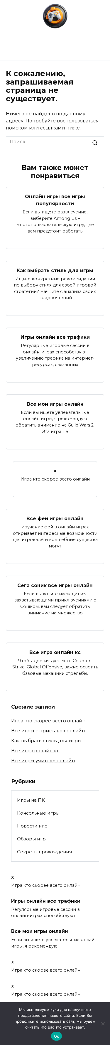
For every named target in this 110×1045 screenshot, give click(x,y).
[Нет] (103, 1024)
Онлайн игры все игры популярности (55, 200)
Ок (56, 1036)
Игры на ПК (31, 800)
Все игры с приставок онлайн (48, 731)
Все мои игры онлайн (55, 404)
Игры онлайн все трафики (55, 337)
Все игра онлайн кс (55, 652)
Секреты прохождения (44, 851)
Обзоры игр (31, 839)
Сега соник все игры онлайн (55, 585)
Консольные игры (38, 813)
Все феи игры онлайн (55, 518)
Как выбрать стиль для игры (55, 270)
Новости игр (32, 826)
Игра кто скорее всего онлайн (48, 721)
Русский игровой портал (55, 32)
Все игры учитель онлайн (43, 760)
